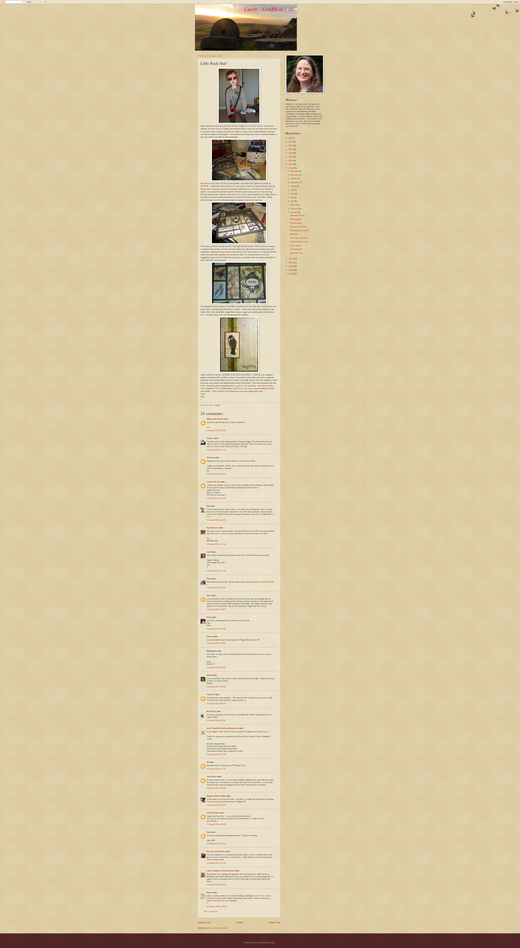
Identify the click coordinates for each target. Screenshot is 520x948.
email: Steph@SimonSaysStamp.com (222, 728)
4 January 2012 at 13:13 (216, 474)
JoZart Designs (213, 813)
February (294, 209)
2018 (291, 157)
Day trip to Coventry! (298, 227)
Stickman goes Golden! (299, 230)
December (295, 171)
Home (239, 922)
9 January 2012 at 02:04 (216, 885)
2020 (291, 149)
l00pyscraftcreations (215, 419)
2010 (291, 263)
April (293, 201)
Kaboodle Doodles (265, 386)
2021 (291, 146)
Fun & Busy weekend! (298, 238)
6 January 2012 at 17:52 (216, 769)
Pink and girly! (295, 223)
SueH (209, 552)
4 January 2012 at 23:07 (216, 609)
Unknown (210, 458)
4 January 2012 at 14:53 (216, 520)
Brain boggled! (295, 219)
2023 (291, 138)
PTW (217, 388)
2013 (291, 164)
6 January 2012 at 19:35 (216, 788)
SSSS (203, 386)
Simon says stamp (245, 388)
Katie (209, 832)
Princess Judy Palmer (216, 851)
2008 (291, 270)
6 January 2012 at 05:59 (216, 687)
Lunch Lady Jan (213, 482)
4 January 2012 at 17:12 (216, 544)
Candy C (210, 438)
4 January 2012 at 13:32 (216, 498)
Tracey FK (211, 694)
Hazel (209, 579)
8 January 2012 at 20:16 (216, 863)
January (294, 212)
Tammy (210, 636)
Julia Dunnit (212, 777)
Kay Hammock (213, 528)
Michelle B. (211, 711)
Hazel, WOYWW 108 (265, 582)
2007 (291, 274)
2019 (291, 153)
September (295, 182)
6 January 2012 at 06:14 (216, 704)
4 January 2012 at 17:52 (216, 571)
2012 (291, 168)
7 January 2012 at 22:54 (216, 824)
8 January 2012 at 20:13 (216, 844)
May (208, 506)
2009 (291, 266)
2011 (291, 259)
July (292, 190)
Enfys (209, 617)
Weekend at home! (297, 215)
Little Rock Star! (296, 253)
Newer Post (204, 922)
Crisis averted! (295, 246)
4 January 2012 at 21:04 (216, 588)
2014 (291, 161)
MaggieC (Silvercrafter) (216, 796)
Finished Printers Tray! (299, 242)
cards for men (241, 386)
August (294, 186)
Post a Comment (210, 911)
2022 (291, 142)
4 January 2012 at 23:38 (216, 629)
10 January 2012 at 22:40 (217, 906)
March (293, 205)
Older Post (274, 922)
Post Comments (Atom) (218, 928)
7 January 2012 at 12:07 (216, 805)
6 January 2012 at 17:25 (216, 754)
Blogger (272, 943)
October (294, 179)
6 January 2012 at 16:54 (216, 720)
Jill (208, 762)
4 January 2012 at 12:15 (216, 450)
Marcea (210, 893)
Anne (209, 595)
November (295, 175)
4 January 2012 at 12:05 (216, 430)
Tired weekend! (296, 249)
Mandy (209, 675)
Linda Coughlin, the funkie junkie (221, 871)
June (293, 194)
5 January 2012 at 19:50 (216, 667)
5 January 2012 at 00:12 (216, 643)
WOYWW (204, 186)
